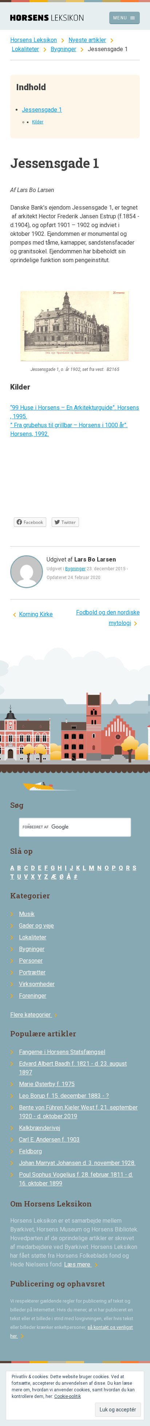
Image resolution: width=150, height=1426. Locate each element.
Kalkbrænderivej (39, 1127)
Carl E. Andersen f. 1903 (49, 1139)
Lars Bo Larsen (95, 559)
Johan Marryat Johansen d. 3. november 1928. (77, 1162)
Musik (27, 914)
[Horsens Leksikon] (46, 18)
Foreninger (32, 995)
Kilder (37, 121)
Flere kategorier (34, 1014)
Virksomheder (37, 984)
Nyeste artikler (87, 40)
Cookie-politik (67, 1396)
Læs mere (82, 1264)
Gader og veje (36, 925)
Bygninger (63, 49)
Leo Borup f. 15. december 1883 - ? (64, 1095)
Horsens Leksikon (33, 40)
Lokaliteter (25, 49)
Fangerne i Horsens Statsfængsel (62, 1052)
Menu (124, 18)
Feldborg (30, 1151)
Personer (31, 960)
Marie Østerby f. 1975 (47, 1084)
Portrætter (32, 972)
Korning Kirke (36, 614)
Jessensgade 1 (42, 109)
